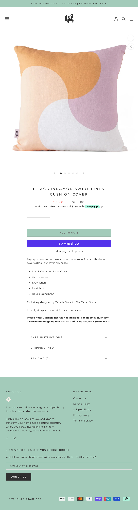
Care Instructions (46, 337)
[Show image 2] (65, 173)
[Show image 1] (61, 173)
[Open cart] (131, 19)
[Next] (83, 173)
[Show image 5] (77, 173)
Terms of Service (83, 420)
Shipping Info (42, 347)
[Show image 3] (69, 173)
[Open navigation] (7, 18)
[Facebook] (7, 438)
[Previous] (54, 173)
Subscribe (18, 477)
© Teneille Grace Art (24, 499)
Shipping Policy (82, 409)
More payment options (69, 251)
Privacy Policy (81, 415)
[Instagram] (15, 438)
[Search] (124, 18)
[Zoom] (131, 38)
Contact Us (79, 398)
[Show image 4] (73, 173)
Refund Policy (81, 404)
